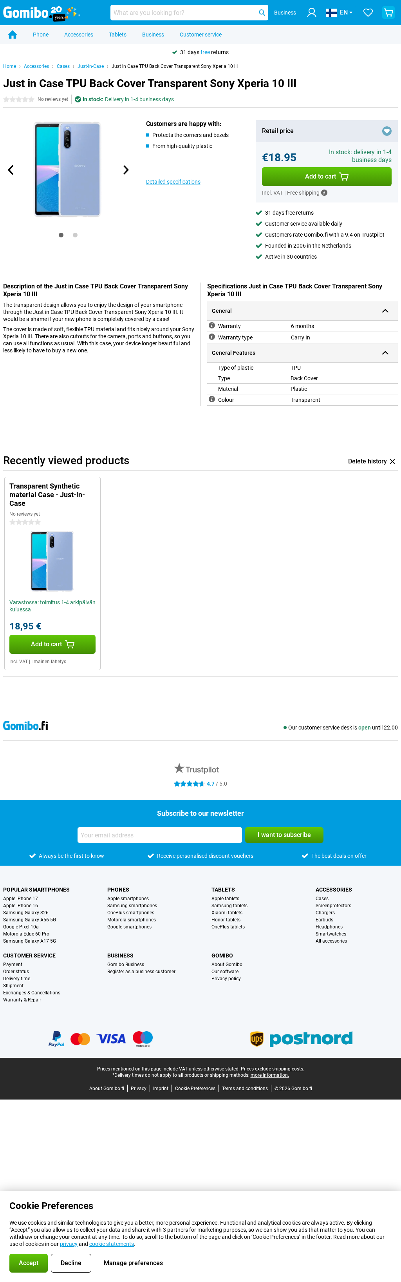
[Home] (12, 34)
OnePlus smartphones (130, 912)
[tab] (61, 235)
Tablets (117, 34)
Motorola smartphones (131, 920)
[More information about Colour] (212, 399)
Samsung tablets (229, 905)
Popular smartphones (36, 889)
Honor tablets (225, 920)
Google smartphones (129, 927)
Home (9, 66)
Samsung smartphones (132, 905)
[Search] (262, 12)
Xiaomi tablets (226, 912)
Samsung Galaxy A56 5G (29, 920)
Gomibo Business (125, 964)
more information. (270, 1075)
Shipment (13, 985)
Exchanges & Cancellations (31, 993)
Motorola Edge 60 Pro (26, 934)
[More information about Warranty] (212, 325)
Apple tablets (225, 898)
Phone (41, 34)
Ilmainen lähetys (48, 661)
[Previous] (11, 170)
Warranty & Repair (22, 1000)
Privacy (138, 1088)
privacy (69, 1244)
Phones (118, 889)
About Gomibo (226, 964)
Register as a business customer (141, 971)
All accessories (331, 941)
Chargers (325, 912)
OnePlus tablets (228, 927)
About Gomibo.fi (106, 1088)
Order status (16, 971)
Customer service (201, 34)
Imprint (160, 1088)
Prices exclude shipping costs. (272, 1069)
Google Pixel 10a (21, 927)
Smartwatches (331, 934)
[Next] (126, 170)
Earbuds (324, 920)
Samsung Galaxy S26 (26, 912)
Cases (63, 66)
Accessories (78, 34)
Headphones (329, 927)
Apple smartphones (128, 898)
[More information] (324, 193)
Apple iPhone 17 (20, 898)
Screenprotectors (333, 905)
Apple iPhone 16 (20, 905)
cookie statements (111, 1244)
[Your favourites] (368, 12)
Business (153, 34)
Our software (224, 971)
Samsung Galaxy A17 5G (29, 941)
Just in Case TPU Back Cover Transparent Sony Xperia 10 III (175, 66)
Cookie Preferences (195, 1088)
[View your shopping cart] (388, 12)
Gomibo (222, 955)
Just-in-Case (91, 66)
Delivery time (16, 978)
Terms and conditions (245, 1088)
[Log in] (311, 12)
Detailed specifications (173, 182)
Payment (12, 964)
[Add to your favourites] (387, 131)
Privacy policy (226, 978)
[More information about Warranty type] (212, 337)
